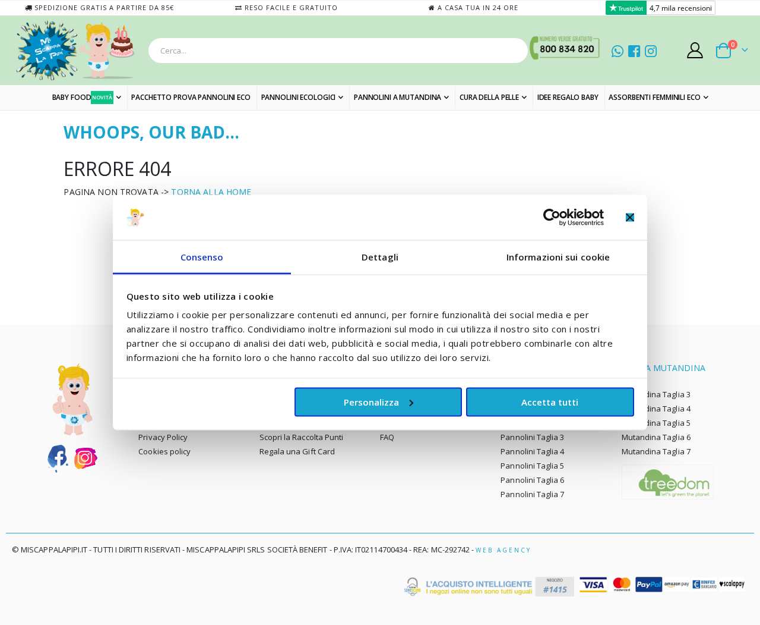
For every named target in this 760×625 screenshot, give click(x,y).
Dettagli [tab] (380, 257)
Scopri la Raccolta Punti (301, 437)
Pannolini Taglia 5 (532, 465)
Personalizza (371, 401)
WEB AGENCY (503, 550)
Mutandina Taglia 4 (656, 408)
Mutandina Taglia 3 (656, 394)
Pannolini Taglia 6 (532, 480)
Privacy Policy (163, 437)
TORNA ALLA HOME (211, 191)
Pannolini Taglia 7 (532, 494)
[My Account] (695, 50)
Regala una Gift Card (297, 451)
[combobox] (338, 50)
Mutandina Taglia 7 (656, 451)
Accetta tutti (549, 401)
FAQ (387, 437)
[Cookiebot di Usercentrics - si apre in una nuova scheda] (552, 217)
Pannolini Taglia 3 (532, 437)
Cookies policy (164, 451)
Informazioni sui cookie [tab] (558, 257)
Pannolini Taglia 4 (532, 451)
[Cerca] (515, 50)
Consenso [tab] (202, 257)
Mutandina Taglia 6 (656, 437)
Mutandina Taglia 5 (656, 422)
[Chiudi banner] (630, 217)
